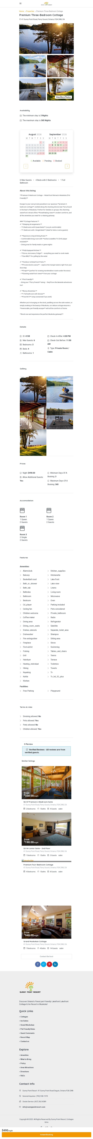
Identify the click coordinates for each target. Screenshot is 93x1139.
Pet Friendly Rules (27, 1029)
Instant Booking (46, 1135)
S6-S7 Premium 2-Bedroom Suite (38, 802)
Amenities (24, 1055)
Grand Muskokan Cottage (34, 941)
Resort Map (25, 1037)
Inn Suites (24, 1021)
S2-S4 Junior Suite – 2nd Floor (36, 848)
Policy (23, 1063)
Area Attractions (27, 1067)
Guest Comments (27, 1033)
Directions (24, 1072)
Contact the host (46, 956)
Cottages (24, 1017)
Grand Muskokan (27, 1025)
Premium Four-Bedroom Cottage (38, 865)
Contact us (24, 1041)
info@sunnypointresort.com (34, 1107)
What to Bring (25, 1059)
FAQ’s (22, 1076)
